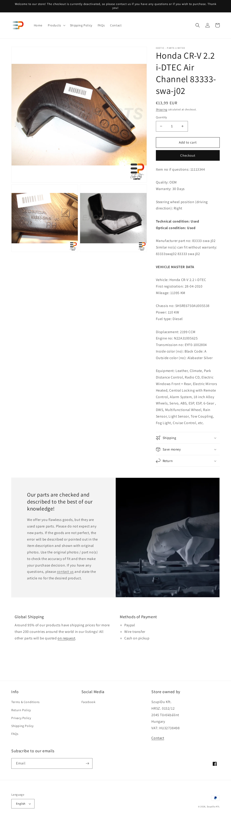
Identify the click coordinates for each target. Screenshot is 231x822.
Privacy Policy (21, 718)
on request (66, 638)
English (20, 804)
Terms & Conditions (25, 702)
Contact (157, 738)
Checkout (187, 155)
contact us (65, 571)
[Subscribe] (87, 763)
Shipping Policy (22, 726)
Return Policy (21, 710)
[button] (56, 25)
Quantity (161, 117)
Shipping (161, 109)
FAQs (14, 734)
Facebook (88, 702)
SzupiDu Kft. (213, 806)
